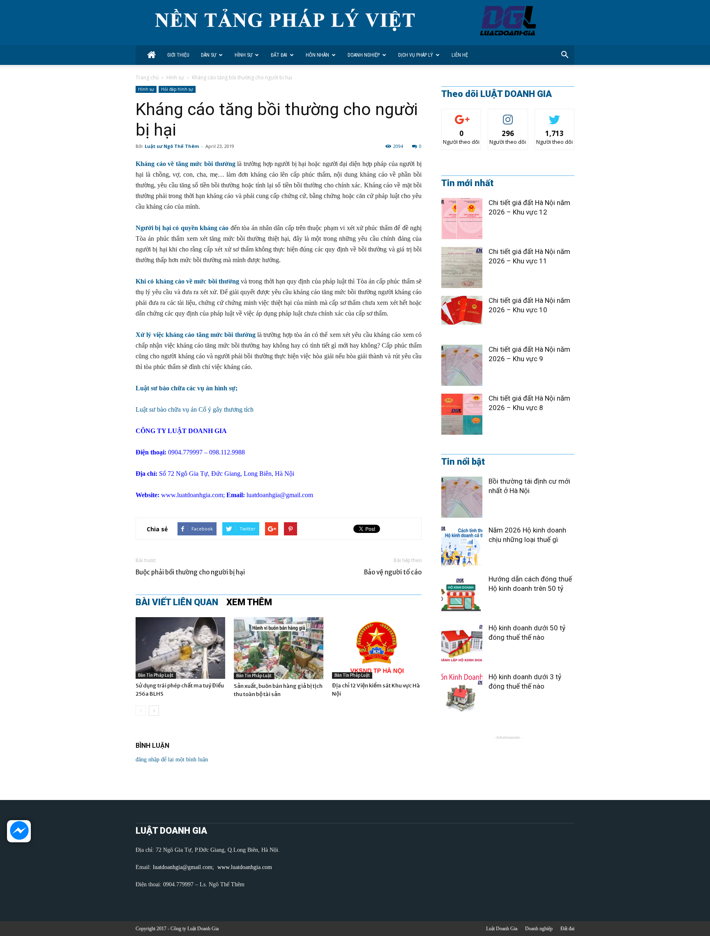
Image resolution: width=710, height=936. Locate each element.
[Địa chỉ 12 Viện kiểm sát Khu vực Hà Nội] (377, 648)
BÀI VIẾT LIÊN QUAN (177, 602)
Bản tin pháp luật (155, 675)
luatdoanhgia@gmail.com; (184, 867)
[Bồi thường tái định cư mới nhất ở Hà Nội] (461, 497)
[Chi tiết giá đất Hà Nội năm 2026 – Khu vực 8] (461, 414)
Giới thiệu (178, 55)
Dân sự (208, 55)
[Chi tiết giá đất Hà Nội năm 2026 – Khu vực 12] (461, 218)
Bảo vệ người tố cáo (393, 572)
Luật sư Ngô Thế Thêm (172, 146)
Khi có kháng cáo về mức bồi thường (187, 281)
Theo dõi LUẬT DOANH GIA (496, 94)
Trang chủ (147, 77)
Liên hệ (460, 55)
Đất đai (279, 55)
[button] (564, 55)
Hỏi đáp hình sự (177, 89)
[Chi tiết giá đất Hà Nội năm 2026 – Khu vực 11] (461, 267)
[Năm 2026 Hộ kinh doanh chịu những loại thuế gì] (461, 546)
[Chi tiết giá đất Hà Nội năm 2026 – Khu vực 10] (461, 310)
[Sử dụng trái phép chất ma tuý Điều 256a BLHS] (180, 648)
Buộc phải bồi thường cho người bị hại (190, 572)
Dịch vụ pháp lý (415, 55)
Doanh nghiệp (364, 55)
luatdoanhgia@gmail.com (280, 494)
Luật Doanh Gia (501, 928)
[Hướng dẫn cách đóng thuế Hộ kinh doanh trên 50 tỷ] (461, 595)
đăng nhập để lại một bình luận (172, 759)
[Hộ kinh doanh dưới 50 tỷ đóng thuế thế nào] (461, 643)
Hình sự (243, 55)
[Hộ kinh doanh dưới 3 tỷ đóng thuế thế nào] (461, 692)
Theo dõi (461, 115)
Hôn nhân (317, 55)
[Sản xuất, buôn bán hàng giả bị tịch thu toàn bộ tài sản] (278, 648)
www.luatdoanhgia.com (192, 494)
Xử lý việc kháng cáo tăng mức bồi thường (196, 334)
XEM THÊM (249, 602)
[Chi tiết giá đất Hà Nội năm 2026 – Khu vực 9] (461, 365)
